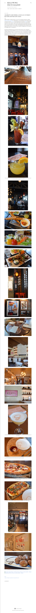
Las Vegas (7, 577)
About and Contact (14, 8)
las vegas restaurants (16, 577)
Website (20, 8)
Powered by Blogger (19, 608)
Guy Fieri (12, 21)
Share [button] (5, 576)
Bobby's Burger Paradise (8, 20)
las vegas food (11, 577)
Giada (26, 21)
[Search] (31, 2)
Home (8, 8)
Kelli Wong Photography (13, 4)
